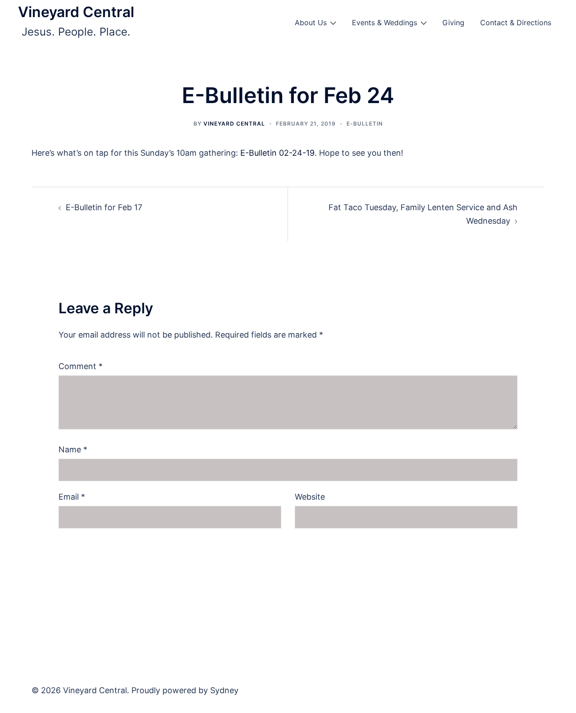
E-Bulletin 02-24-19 (277, 153)
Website (310, 496)
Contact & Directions (515, 22)
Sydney (224, 690)
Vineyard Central (76, 12)
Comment (80, 366)
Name (72, 449)
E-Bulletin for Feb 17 (104, 207)
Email (71, 496)
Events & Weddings (384, 22)
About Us (311, 22)
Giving (453, 22)
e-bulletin (364, 123)
